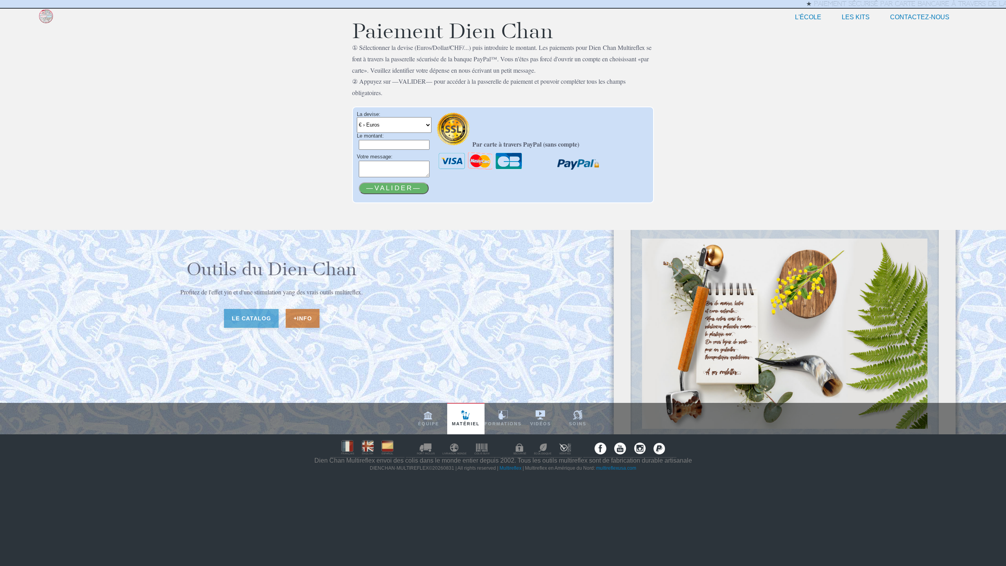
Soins (577, 423)
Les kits (856, 17)
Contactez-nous (919, 17)
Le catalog (251, 318)
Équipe (428, 423)
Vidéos (540, 423)
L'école (808, 17)
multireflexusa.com (616, 468)
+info (302, 318)
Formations (503, 423)
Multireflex (510, 468)
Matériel (466, 423)
